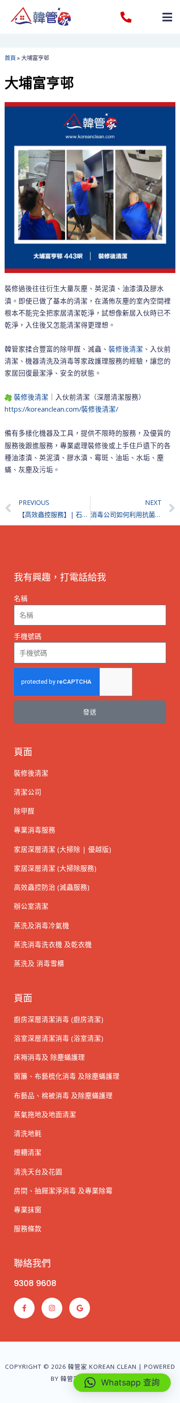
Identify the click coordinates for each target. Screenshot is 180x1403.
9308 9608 (35, 1283)
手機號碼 (28, 636)
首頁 (10, 58)
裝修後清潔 (125, 348)
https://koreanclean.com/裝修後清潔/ (61, 408)
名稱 (21, 598)
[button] (167, 17)
